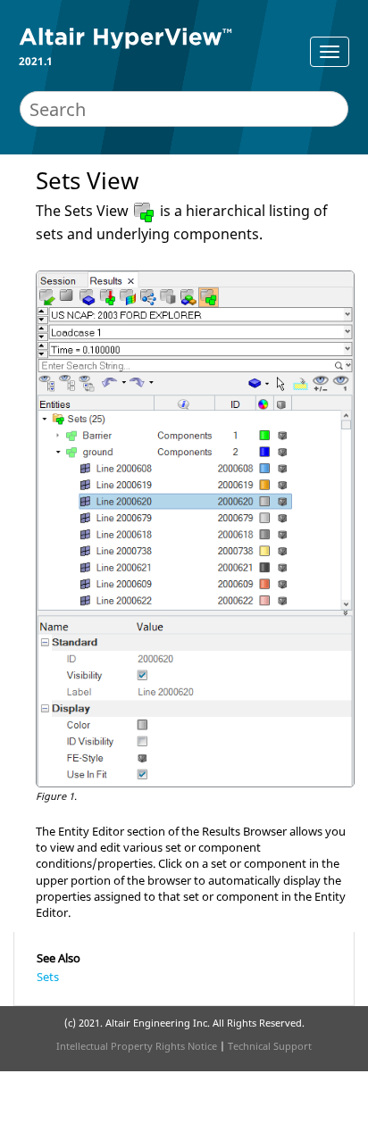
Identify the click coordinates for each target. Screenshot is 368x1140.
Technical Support (270, 1046)
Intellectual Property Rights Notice (136, 1046)
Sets (48, 977)
